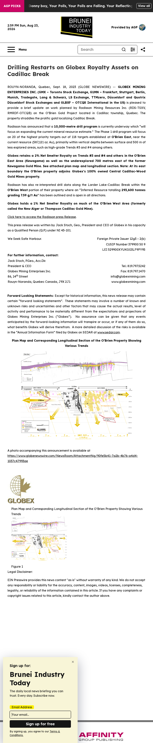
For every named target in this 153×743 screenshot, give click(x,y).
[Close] (73, 662)
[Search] (123, 49)
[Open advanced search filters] (132, 49)
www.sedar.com (108, 332)
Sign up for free (40, 724)
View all (144, 6)
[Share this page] (143, 49)
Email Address (22, 707)
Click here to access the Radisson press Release (41, 217)
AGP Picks (12, 6)
